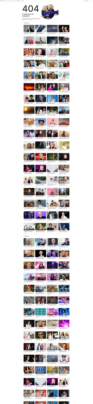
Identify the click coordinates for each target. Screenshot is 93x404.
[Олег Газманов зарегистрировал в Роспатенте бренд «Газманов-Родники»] (52, 251)
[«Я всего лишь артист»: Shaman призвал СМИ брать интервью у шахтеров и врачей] (40, 216)
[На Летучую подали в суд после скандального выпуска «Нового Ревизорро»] (29, 298)
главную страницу (30, 19)
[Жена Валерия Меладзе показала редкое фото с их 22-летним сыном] (29, 42)
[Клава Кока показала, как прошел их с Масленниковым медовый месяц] (29, 205)
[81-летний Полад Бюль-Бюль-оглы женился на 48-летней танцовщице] (52, 313)
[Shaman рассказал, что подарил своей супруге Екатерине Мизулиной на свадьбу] (52, 325)
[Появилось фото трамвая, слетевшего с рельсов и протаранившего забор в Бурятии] (63, 42)
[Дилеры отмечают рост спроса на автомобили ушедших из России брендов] (40, 286)
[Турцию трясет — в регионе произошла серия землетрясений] (63, 360)
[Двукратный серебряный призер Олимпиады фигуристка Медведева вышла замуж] (40, 135)
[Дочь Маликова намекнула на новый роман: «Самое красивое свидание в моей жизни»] (40, 111)
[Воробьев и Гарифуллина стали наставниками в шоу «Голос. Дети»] (40, 193)
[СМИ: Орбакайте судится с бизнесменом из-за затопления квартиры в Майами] (40, 123)
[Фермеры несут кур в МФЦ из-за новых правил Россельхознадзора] (52, 65)
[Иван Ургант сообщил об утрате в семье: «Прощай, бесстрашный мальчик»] (40, 313)
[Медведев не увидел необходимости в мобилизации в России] (63, 313)
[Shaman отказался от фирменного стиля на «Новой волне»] (52, 336)
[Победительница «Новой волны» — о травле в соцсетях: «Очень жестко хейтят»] (40, 251)
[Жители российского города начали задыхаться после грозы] (52, 42)
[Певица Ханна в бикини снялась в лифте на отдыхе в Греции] (52, 193)
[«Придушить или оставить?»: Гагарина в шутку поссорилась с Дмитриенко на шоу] (63, 371)
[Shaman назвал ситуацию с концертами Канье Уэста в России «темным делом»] (40, 170)
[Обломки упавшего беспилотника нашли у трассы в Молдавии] (52, 395)
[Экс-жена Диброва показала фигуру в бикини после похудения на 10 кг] (29, 395)
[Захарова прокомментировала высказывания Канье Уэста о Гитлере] (40, 53)
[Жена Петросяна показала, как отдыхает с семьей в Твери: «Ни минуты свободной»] (29, 360)
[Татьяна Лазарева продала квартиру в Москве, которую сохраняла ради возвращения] (40, 325)
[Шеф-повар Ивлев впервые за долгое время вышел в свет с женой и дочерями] (63, 251)
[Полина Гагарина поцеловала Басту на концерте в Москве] (29, 193)
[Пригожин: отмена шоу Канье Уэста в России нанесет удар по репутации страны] (40, 146)
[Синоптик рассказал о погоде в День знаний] (63, 275)
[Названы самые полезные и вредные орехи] (52, 360)
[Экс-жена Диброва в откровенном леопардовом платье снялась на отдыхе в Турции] (40, 42)
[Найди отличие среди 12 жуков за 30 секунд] (40, 383)
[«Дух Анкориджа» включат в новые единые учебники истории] (52, 135)
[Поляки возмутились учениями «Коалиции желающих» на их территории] (40, 263)
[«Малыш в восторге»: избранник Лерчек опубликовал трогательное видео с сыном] (52, 228)
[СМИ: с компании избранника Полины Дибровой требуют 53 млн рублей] (40, 88)
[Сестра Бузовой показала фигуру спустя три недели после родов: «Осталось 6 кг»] (40, 240)
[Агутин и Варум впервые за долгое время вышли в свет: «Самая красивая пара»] (52, 88)
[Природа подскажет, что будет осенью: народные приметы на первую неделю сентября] (29, 53)
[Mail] (1, 1)
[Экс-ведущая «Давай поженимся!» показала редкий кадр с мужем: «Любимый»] (63, 30)
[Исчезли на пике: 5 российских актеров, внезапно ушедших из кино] (52, 371)
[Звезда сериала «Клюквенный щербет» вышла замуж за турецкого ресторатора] (52, 216)
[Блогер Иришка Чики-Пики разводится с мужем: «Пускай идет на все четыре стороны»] (29, 65)
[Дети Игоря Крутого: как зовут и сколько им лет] (29, 336)
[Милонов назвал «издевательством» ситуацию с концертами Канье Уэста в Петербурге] (29, 325)
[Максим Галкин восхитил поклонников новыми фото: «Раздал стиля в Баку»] (40, 65)
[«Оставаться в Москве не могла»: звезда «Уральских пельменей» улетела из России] (63, 336)
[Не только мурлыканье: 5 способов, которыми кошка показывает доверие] (52, 123)
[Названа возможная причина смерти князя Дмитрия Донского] (63, 193)
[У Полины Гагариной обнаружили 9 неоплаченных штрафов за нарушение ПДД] (52, 275)
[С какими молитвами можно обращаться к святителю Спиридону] (29, 77)
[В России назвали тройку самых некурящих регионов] (52, 181)
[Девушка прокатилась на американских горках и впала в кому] (29, 228)
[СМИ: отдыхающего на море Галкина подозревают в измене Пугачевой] (29, 100)
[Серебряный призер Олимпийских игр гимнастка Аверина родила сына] (63, 181)
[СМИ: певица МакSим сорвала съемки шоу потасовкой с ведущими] (63, 395)
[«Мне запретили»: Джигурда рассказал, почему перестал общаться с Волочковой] (40, 395)
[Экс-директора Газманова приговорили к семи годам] (63, 205)
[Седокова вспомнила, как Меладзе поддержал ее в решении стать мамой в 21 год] (52, 100)
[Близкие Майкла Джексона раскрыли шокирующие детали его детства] (63, 228)
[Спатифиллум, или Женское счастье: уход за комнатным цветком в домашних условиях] (40, 275)
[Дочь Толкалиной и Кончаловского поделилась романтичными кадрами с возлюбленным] (29, 263)
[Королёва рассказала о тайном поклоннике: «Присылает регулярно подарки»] (40, 336)
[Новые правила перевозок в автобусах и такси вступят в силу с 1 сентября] (29, 383)
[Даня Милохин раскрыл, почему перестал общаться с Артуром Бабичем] (40, 77)
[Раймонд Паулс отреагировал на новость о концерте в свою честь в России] (29, 313)
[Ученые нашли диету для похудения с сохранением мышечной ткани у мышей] (29, 123)
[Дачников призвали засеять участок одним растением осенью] (29, 240)
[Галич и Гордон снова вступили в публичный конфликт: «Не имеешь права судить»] (63, 216)
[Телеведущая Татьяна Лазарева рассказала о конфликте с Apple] (29, 286)
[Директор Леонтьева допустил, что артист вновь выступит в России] (29, 216)
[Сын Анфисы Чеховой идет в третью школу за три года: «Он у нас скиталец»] (52, 53)
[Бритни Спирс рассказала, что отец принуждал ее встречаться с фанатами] (40, 228)
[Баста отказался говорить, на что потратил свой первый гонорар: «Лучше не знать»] (52, 263)
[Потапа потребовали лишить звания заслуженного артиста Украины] (63, 53)
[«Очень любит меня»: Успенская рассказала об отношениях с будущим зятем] (52, 146)
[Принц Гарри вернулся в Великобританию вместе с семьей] (29, 181)
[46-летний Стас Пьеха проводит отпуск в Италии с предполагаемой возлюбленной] (63, 146)
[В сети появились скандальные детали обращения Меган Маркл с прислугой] (63, 263)
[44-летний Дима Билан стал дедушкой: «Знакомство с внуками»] (63, 348)
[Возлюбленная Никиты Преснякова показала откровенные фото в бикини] (63, 111)
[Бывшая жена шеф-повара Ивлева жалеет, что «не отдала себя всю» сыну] (29, 30)
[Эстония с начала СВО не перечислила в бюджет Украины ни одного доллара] (40, 30)
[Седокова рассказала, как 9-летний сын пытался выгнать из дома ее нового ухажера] (29, 158)
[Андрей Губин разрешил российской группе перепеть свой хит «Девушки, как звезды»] (29, 170)
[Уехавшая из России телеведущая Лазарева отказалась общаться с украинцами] (63, 77)
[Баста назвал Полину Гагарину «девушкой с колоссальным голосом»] (29, 135)
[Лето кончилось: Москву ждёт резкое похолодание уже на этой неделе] (63, 240)
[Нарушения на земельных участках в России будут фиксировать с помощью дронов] (52, 170)
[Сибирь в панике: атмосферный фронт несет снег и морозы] (52, 111)
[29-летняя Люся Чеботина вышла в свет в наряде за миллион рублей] (52, 383)
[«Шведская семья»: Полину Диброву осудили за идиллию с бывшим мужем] (63, 65)
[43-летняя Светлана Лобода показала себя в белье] (52, 77)
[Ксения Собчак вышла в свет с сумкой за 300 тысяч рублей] (52, 240)
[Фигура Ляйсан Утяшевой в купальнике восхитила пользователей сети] (63, 158)
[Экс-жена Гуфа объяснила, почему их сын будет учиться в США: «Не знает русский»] (40, 205)
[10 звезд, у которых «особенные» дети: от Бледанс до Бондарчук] (63, 88)
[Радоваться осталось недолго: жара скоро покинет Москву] (40, 181)
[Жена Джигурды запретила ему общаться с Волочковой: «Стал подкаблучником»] (63, 325)
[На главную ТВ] (2, 1)
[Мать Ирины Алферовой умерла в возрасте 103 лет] (63, 286)
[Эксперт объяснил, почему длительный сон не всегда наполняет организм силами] (63, 170)
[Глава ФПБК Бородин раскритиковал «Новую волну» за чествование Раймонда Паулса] (29, 275)
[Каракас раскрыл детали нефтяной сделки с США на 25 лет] (29, 111)
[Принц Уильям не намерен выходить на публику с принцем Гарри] (40, 298)
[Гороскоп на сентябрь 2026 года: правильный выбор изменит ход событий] (63, 135)
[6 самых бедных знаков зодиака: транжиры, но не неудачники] (52, 205)
